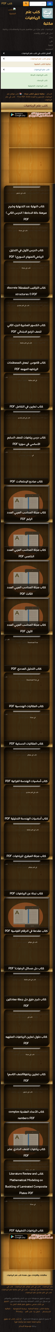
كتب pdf (28, 1311)
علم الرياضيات (47, 1286)
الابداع (49, 94)
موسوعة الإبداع (25, 1326)
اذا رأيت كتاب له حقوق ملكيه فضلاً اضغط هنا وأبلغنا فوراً (22, 1320)
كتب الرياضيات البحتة (39, 75)
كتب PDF (6, 3)
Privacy (19, 1311)
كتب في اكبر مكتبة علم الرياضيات (14, 1289)
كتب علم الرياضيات (41, 70)
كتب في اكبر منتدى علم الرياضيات (38, 1292)
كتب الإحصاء (42, 80)
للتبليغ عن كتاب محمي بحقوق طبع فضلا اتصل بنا (24, 1303)
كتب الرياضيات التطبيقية (37, 86)
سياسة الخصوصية (20, 1308)
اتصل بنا (36, 1311)
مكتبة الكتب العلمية (42, 64)
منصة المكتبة (33, 1308)
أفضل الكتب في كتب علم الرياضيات (36, 53)
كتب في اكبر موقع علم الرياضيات (27, 1286)
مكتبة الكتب (44, 1308)
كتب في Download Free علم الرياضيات (30, 1288)
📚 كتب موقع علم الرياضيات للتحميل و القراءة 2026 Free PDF (29, 95)
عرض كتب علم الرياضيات (40, 59)
